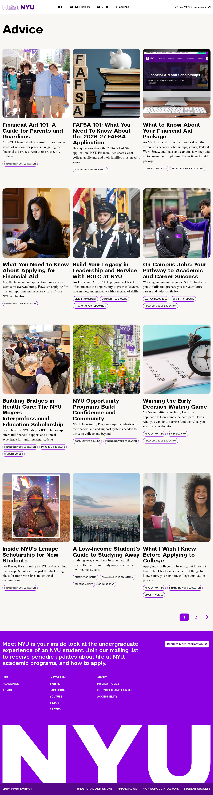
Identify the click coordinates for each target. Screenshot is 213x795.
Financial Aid (127, 789)
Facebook (57, 690)
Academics (80, 7)
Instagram (58, 677)
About (102, 677)
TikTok (54, 703)
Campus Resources (156, 299)
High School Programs (161, 789)
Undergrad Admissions (94, 789)
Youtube (56, 696)
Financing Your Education (20, 164)
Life (60, 7)
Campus (123, 7)
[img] (36, 83)
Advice (103, 7)
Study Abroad (106, 584)
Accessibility (107, 696)
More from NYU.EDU (17, 789)
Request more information (185, 644)
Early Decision (178, 434)
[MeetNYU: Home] (18, 6)
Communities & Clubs (114, 299)
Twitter (56, 684)
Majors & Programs (53, 447)
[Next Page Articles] (207, 617)
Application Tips (154, 434)
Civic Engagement (85, 299)
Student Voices (13, 454)
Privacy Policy (108, 684)
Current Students (156, 168)
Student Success (197, 789)
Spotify (55, 709)
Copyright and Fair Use (115, 690)
